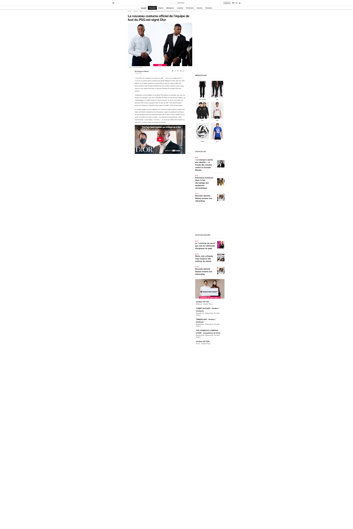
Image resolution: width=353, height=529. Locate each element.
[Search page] (236, 3)
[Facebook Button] (175, 70)
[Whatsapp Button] (183, 70)
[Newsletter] (233, 3)
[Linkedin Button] (178, 70)
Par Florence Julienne (142, 71)
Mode (141, 11)
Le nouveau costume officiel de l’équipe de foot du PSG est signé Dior (162, 11)
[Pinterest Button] (180, 70)
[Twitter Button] (172, 70)
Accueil (130, 11)
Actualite (135, 11)
